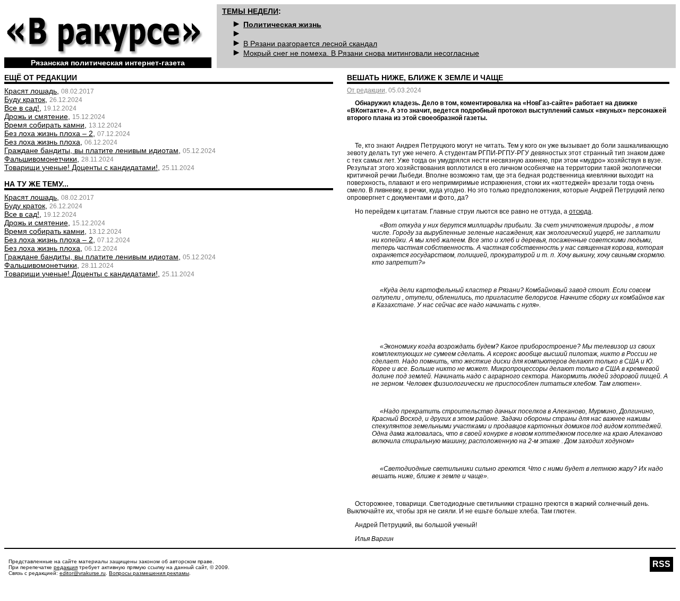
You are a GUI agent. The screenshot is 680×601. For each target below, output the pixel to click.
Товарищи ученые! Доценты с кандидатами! (81, 167)
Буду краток (24, 99)
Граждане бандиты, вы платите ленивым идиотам (91, 150)
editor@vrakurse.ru (83, 573)
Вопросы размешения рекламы (149, 573)
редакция (66, 567)
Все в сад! (21, 108)
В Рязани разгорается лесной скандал (310, 43)
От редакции (366, 90)
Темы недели (250, 11)
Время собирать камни (44, 125)
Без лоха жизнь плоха (42, 142)
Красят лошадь (30, 91)
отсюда (580, 211)
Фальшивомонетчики (40, 159)
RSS (661, 564)
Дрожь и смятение (36, 116)
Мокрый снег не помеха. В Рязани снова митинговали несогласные (361, 53)
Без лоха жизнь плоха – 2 (48, 133)
